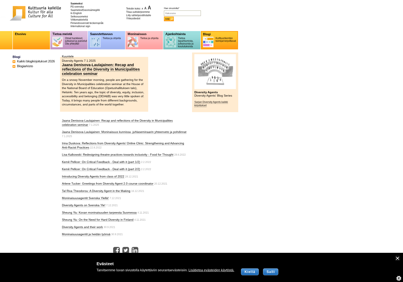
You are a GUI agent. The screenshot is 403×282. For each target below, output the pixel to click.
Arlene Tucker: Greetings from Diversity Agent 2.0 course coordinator (107, 183)
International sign (80, 26)
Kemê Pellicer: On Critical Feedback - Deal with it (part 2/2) (101, 169)
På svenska (77, 6)
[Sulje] (397, 258)
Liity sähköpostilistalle (138, 15)
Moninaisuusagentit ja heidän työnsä (86, 234)
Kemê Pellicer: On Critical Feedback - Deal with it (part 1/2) (101, 162)
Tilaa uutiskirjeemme (138, 11)
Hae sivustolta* (171, 8)
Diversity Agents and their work (82, 227)
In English (76, 13)
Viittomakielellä (79, 19)
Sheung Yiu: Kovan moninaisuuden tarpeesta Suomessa (99, 212)
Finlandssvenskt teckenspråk (87, 23)
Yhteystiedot (133, 18)
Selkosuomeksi (79, 16)
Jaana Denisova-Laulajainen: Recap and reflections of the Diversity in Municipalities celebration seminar (101, 69)
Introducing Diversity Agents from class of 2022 (93, 176)
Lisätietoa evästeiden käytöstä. (211, 270)
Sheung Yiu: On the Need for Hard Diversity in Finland (97, 219)
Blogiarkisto (25, 66)
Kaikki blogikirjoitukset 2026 (36, 61)
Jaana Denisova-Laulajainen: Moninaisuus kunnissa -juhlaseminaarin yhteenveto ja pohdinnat (124, 132)
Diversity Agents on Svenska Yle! (83, 205)
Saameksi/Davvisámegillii (85, 10)
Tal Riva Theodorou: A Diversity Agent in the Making (96, 191)
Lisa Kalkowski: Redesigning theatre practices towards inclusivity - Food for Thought (117, 154)
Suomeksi (76, 3)
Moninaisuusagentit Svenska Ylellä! (85, 198)
